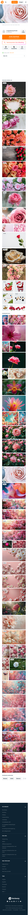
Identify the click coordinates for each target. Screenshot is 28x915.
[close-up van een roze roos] (13, 554)
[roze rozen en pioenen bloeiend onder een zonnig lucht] (10, 484)
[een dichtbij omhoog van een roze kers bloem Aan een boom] (11, 364)
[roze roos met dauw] (13, 201)
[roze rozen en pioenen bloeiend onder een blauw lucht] (5, 391)
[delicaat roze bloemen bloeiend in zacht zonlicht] (10, 776)
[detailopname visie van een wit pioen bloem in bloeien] (13, 710)
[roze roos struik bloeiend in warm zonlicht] (13, 828)
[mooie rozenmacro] (7, 624)
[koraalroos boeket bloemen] (13, 139)
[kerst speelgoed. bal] (8, 332)
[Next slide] (22, 879)
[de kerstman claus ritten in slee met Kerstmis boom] (8, 296)
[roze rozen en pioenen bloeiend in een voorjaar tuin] (5, 498)
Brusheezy (4, 911)
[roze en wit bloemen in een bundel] (6, 738)
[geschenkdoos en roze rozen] (7, 229)
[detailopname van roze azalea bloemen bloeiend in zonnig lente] (13, 584)
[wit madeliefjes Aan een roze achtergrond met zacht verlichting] (13, 642)
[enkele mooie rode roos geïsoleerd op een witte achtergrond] (13, 250)
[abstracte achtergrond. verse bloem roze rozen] (8, 238)
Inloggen (21, 2)
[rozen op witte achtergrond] (10, 342)
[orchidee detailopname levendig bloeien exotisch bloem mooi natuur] (13, 453)
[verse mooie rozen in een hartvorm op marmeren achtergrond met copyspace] (13, 107)
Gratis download (14, 37)
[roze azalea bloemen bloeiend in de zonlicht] (13, 838)
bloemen (18, 879)
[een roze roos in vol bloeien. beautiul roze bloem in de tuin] (5, 429)
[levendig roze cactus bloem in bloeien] (13, 469)
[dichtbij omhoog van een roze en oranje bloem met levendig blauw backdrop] (13, 571)
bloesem (5, 879)
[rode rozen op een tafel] (13, 155)
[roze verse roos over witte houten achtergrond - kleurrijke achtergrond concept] (13, 123)
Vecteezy (4, 913)
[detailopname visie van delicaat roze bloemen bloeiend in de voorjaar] (8, 632)
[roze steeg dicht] (13, 217)
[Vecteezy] (2, 2)
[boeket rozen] (13, 282)
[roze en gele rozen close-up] (13, 171)
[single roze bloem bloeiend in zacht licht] (22, 764)
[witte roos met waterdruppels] (13, 266)
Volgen (23, 32)
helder (11, 879)
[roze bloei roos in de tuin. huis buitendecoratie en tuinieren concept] (13, 91)
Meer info (5, 57)
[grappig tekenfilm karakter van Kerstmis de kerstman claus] (8, 308)
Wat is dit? (12, 52)
